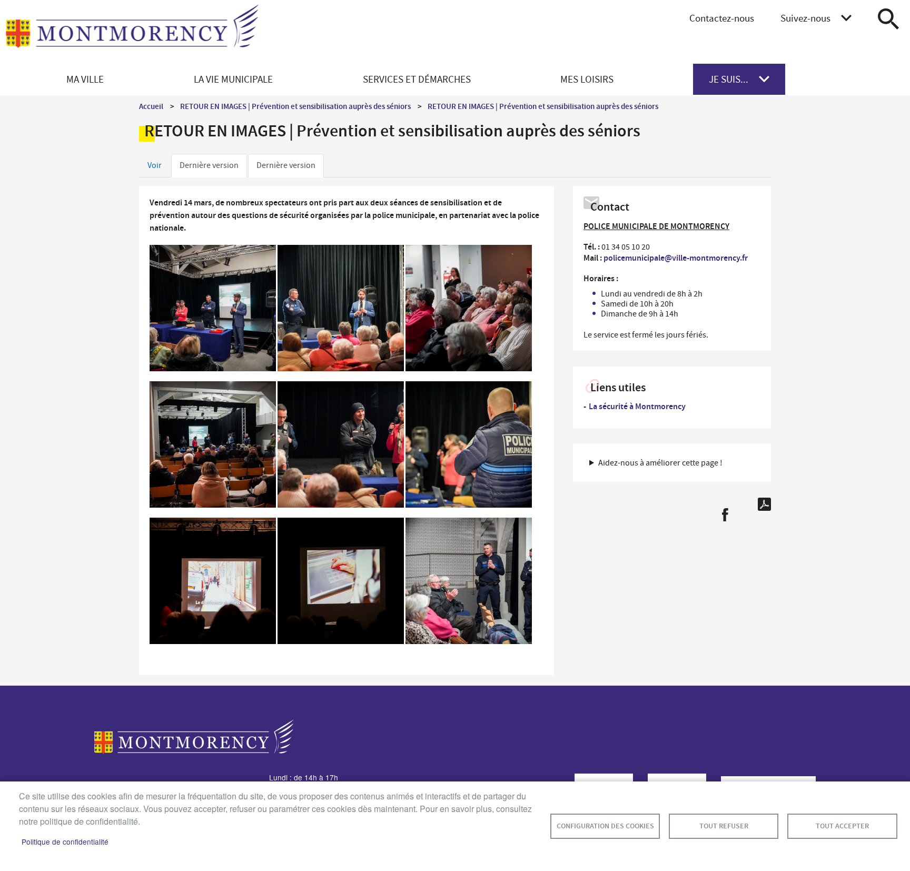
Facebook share (724, 514)
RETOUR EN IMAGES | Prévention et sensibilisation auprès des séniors (295, 106)
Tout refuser (723, 825)
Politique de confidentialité (65, 841)
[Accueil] (132, 32)
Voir (154, 165)
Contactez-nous (721, 18)
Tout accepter (842, 825)
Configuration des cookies (605, 825)
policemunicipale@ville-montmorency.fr (676, 257)
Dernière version (209, 165)
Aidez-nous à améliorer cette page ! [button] (660, 463)
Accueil (151, 106)
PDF (764, 504)
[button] (213, 310)
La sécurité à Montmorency (637, 406)
